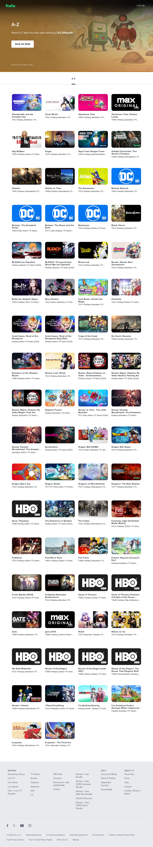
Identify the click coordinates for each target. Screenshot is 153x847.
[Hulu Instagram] (30, 825)
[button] (73, 78)
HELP (103, 771)
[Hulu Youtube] (24, 825)
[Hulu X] (16, 825)
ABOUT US (129, 771)
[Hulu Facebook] (10, 825)
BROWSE (12, 771)
